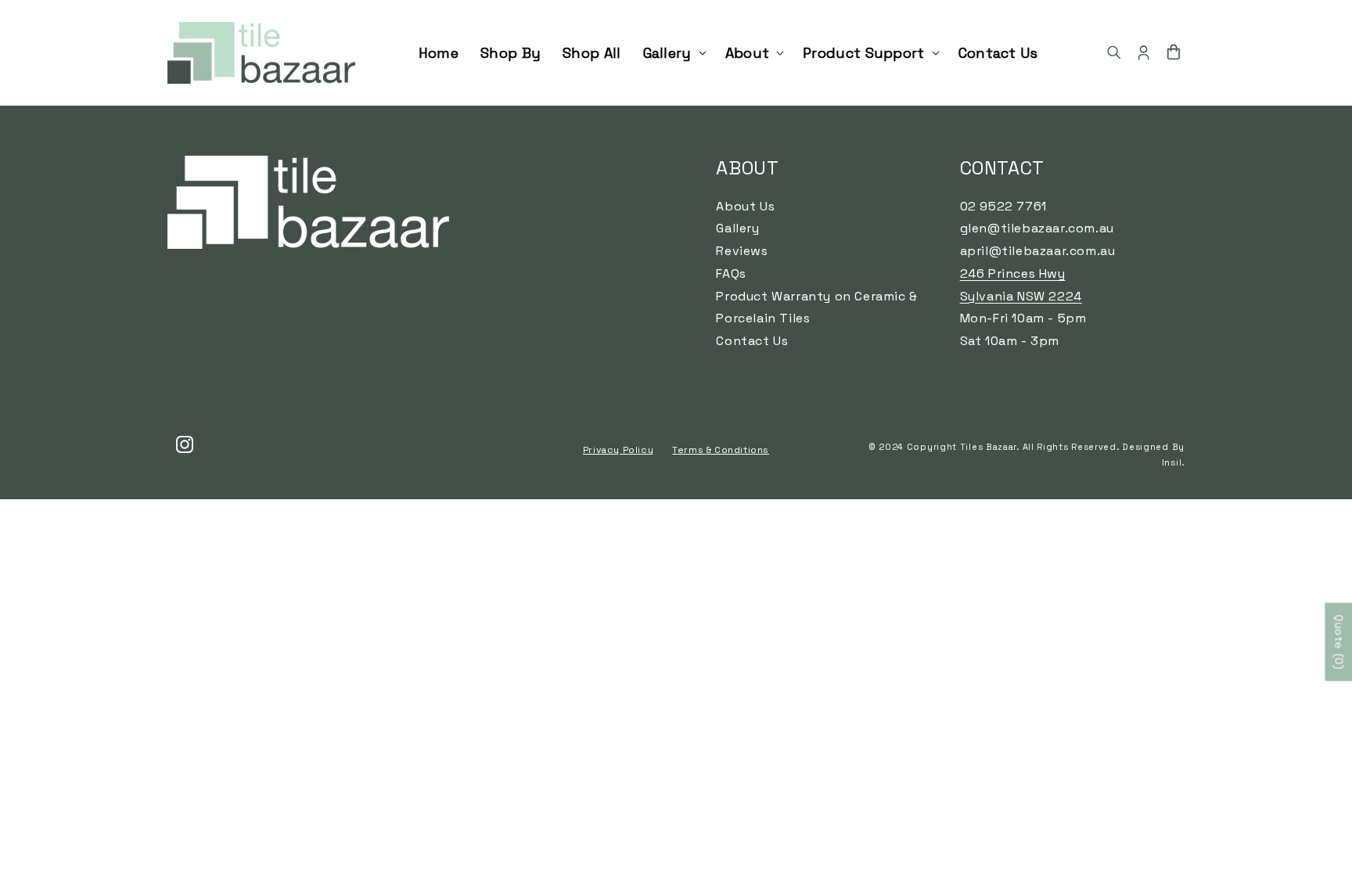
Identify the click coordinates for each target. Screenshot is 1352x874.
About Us (745, 206)
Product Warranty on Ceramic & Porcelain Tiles (816, 307)
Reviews (742, 251)
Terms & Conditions (720, 450)
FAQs (731, 273)
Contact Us (752, 341)
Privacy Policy (618, 450)
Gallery (737, 228)
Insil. (1173, 462)
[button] (673, 52)
